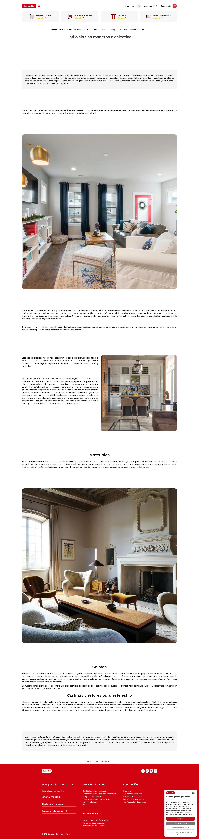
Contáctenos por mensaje (94, 791)
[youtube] (151, 771)
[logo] (29, 6)
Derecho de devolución (133, 799)
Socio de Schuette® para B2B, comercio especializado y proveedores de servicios (96, 823)
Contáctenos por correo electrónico (99, 793)
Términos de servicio (132, 793)
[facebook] (143, 771)
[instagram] (147, 771)
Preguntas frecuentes (92, 796)
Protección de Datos (132, 796)
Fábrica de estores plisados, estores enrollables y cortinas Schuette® (78, 29)
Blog (113, 29)
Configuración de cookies (134, 802)
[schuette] (47, 771)
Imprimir (127, 791)
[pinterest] (155, 771)
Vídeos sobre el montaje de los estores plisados (96, 800)
